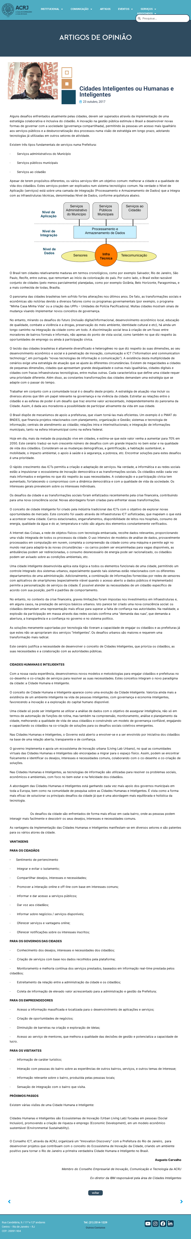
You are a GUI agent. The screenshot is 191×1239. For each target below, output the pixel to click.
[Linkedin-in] (170, 1223)
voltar (95, 1193)
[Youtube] (148, 1223)
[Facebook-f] (163, 1223)
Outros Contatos (95, 1227)
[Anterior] (52, 1202)
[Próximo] (139, 1202)
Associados (145, 13)
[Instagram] (155, 1223)
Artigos (105, 8)
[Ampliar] (175, 664)
